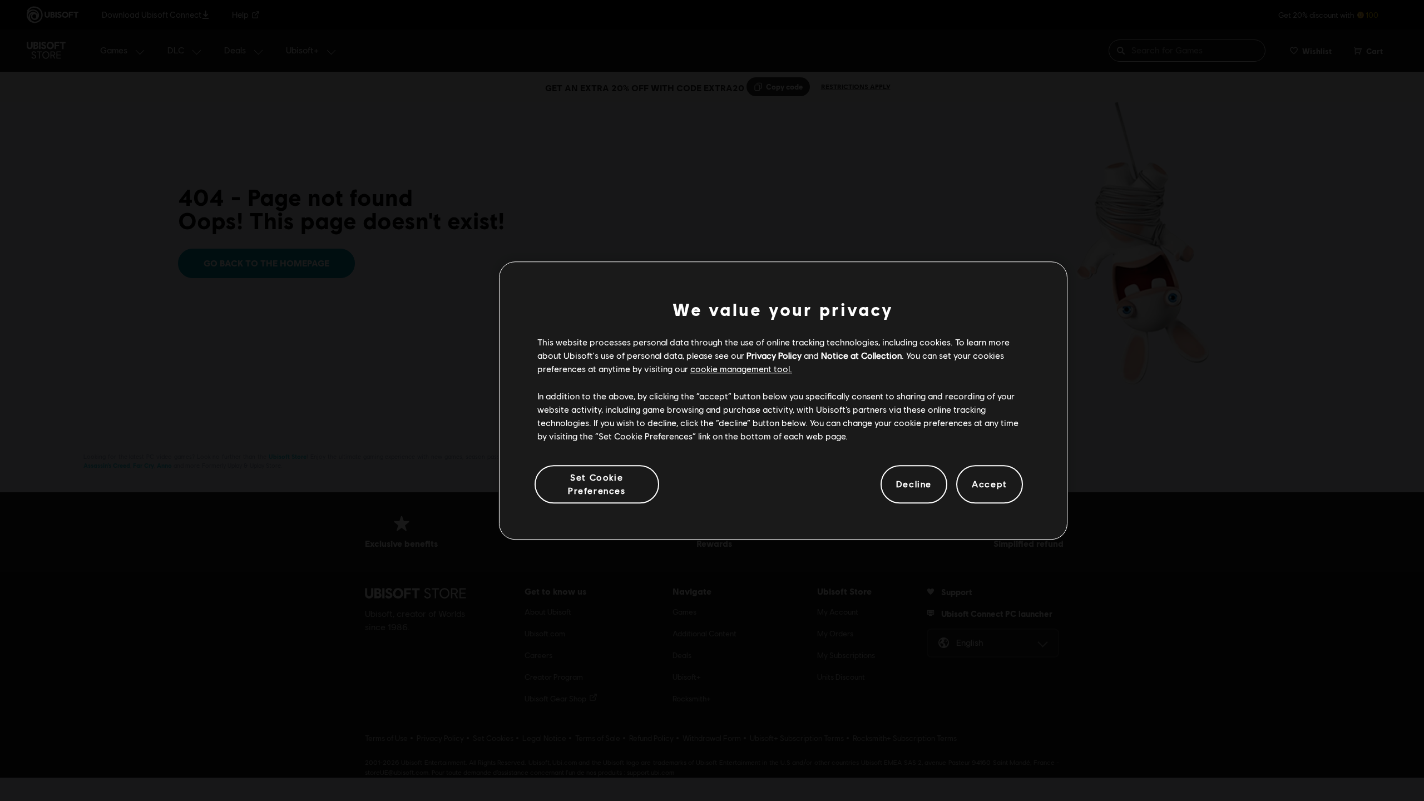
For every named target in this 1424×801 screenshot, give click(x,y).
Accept (989, 484)
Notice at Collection (861, 355)
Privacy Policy (774, 355)
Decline (914, 484)
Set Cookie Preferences (597, 484)
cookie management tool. (741, 369)
